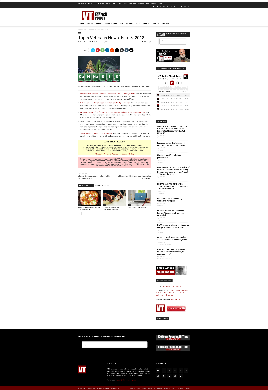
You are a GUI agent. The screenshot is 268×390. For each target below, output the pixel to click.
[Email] (117, 50)
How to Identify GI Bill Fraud (137, 207)
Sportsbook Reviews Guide (101, 388)
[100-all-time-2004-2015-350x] (173, 340)
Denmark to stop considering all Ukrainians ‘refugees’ (170, 199)
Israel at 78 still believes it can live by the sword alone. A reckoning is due (172, 238)
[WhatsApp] (102, 50)
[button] (187, 24)
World (146, 24)
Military (129, 24)
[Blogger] (153, 6)
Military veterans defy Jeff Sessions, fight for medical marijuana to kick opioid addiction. (112, 112)
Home (80, 29)
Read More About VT (135, 375)
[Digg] (131, 50)
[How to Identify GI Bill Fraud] (139, 198)
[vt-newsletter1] (171, 312)
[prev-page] (79, 213)
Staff (114, 3)
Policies (119, 3)
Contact (160, 3)
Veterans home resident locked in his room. (96, 133)
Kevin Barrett (177, 286)
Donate (125, 3)
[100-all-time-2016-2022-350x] (173, 350)
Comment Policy (128, 154)
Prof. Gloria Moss (162, 293)
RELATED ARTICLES (85, 185)
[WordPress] (184, 6)
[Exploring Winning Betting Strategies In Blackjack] (114, 198)
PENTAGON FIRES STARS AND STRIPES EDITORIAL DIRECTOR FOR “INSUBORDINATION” (172, 186)
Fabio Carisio (175, 291)
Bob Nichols (169, 295)
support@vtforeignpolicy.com (126, 380)
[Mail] (160, 6)
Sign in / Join (100, 3)
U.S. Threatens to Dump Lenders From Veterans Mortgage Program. (105, 103)
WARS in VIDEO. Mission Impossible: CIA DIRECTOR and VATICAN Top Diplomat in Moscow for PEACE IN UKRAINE (172, 129)
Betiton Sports (114, 388)
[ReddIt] (112, 50)
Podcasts (155, 24)
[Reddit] (164, 6)
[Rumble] (167, 6)
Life (121, 24)
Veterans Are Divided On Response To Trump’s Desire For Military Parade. (107, 94)
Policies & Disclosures (112, 154)
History (99, 24)
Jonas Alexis (167, 286)
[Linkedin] (107, 50)
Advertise (153, 3)
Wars (138, 24)
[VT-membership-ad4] (173, 62)
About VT (108, 3)
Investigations (111, 24)
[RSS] (171, 6)
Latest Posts (161, 122)
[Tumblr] (126, 50)
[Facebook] (157, 6)
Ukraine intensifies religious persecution (169, 156)
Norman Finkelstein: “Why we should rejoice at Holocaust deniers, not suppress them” (172, 251)
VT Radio (165, 24)
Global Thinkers (162, 318)
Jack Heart (184, 291)
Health (90, 24)
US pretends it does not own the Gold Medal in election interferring (94, 177)
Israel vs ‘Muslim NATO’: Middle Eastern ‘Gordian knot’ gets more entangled (171, 213)
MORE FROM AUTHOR (102, 185)
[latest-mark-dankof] (171, 274)
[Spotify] (174, 6)
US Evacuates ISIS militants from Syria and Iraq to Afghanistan (134, 177)
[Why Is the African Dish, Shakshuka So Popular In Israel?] (89, 198)
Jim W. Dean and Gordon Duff (88, 42)
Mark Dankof (173, 293)
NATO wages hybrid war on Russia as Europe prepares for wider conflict (173, 226)
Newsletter (141, 3)
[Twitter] (178, 6)
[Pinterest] (98, 50)
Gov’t (82, 24)
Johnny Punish (176, 299)
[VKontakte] (181, 6)
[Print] (122, 50)
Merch (147, 3)
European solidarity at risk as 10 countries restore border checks (171, 144)
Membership (132, 3)
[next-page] (82, 213)
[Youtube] (188, 6)
